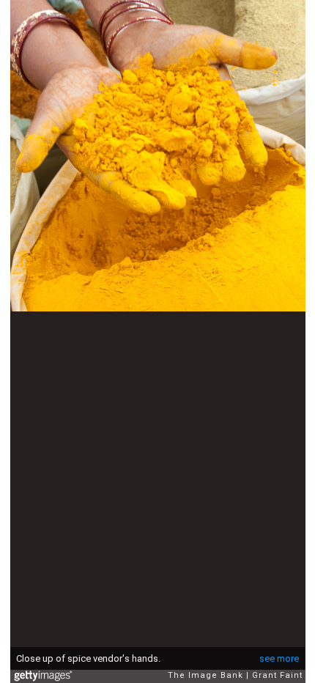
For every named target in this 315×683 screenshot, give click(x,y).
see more (279, 658)
